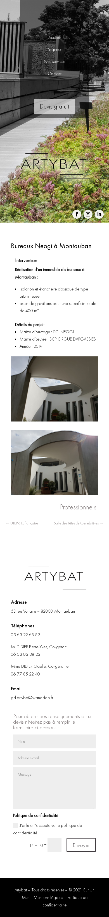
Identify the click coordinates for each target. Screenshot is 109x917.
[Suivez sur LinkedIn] (99, 214)
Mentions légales (48, 897)
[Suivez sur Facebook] (76, 214)
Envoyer (81, 845)
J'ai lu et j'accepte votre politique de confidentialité (47, 829)
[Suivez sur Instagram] (88, 214)
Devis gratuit (54, 106)
